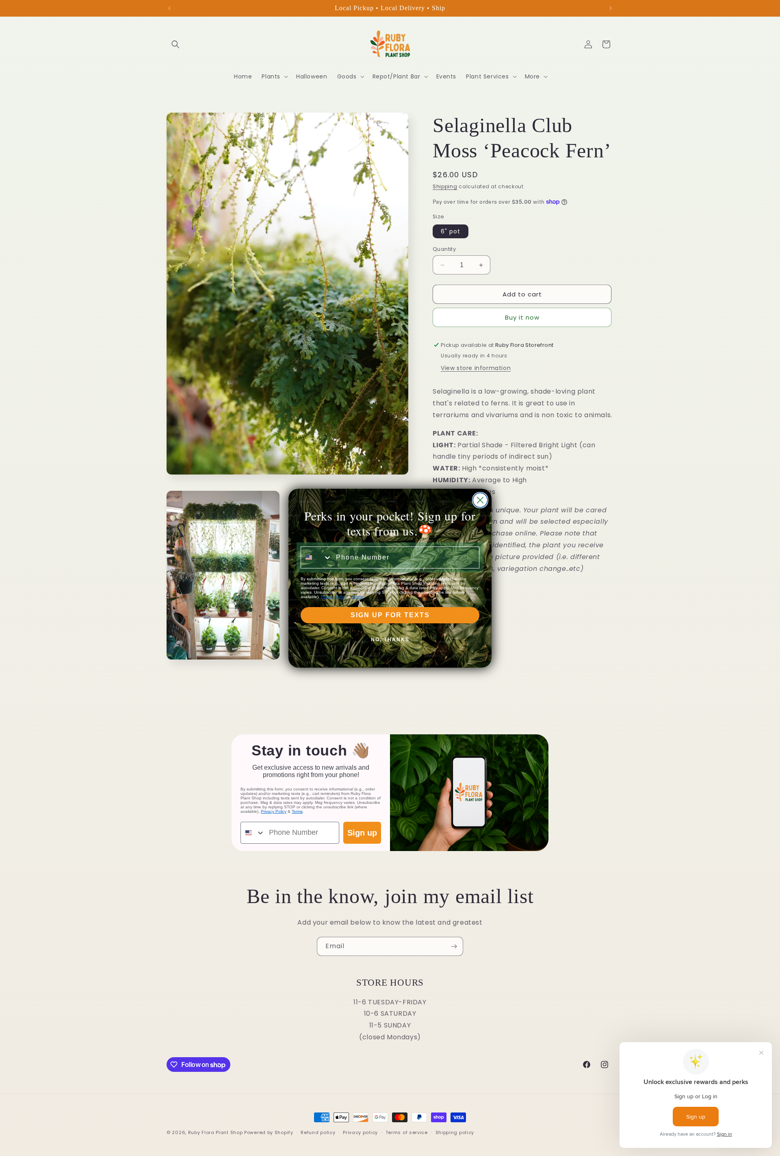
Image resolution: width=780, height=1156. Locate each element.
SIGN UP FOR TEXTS (390, 615)
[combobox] (316, 557)
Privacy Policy (334, 596)
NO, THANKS (390, 639)
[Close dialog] (480, 500)
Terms (357, 596)
